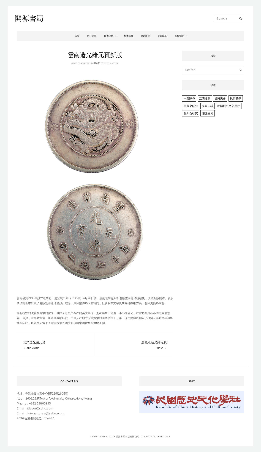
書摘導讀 (128, 35)
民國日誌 (207, 106)
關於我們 (179, 35)
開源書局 (207, 113)
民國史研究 (191, 106)
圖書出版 (108, 35)
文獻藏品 (162, 35)
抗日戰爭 (235, 98)
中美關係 (189, 98)
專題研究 (145, 35)
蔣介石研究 (191, 113)
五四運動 (204, 98)
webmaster (111, 63)
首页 (77, 35)
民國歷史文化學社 (228, 106)
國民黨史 (220, 98)
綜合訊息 (91, 35)
